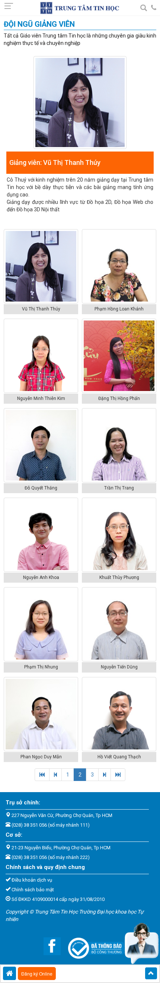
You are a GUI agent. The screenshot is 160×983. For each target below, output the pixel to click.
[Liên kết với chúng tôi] (48, 946)
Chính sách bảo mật (33, 889)
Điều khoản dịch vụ (32, 880)
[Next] (104, 774)
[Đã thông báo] (92, 946)
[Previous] (42, 774)
